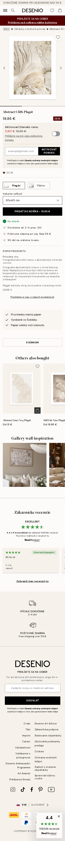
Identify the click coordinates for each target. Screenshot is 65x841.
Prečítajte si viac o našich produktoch (32, 297)
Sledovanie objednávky (48, 735)
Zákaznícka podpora (46, 729)
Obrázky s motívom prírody (29, 29)
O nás (27, 723)
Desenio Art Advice (46, 723)
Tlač (28, 729)
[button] (49, 825)
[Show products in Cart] (60, 10)
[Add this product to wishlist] (58, 37)
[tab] (11, 105)
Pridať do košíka (32, 211)
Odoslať (32, 700)
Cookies (39, 751)
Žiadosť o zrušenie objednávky (45, 768)
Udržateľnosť (22, 747)
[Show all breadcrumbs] (6, 29)
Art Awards (24, 773)
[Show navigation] (5, 10)
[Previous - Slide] (4, 68)
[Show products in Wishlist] (52, 10)
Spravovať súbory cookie (45, 777)
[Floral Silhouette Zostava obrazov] (24, 465)
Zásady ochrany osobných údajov (41, 160)
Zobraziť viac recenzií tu (32, 581)
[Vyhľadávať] (13, 10)
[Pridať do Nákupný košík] (37, 410)
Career (26, 741)
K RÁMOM (32, 342)
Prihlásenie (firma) (20, 779)
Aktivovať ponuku (49, 151)
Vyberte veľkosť (12, 193)
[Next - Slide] (61, 68)
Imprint (26, 735)
